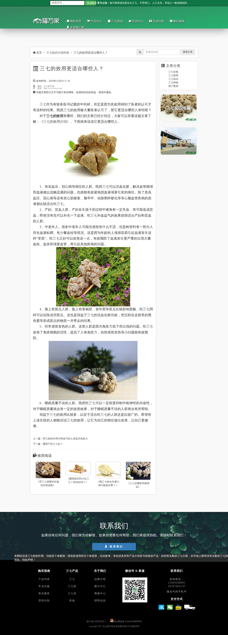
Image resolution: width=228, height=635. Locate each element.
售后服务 (179, 21)
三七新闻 (173, 75)
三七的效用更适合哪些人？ (91, 52)
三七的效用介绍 (55, 121)
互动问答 (158, 21)
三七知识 (173, 79)
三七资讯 (117, 21)
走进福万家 (76, 27)
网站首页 (75, 21)
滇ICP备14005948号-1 (96, 621)
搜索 (91, 3)
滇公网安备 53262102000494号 (128, 621)
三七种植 (173, 82)
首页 (38, 52)
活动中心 (137, 21)
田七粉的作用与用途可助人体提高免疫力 (65, 438)
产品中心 (96, 21)
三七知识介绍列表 (57, 52)
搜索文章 (188, 52)
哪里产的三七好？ (53, 444)
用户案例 (173, 86)
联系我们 (115, 546)
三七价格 (173, 72)
